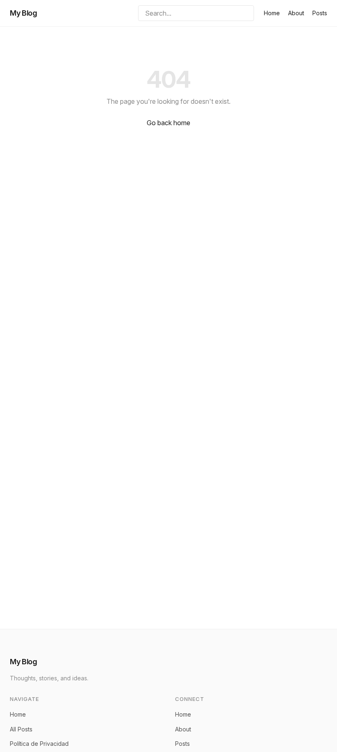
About (296, 12)
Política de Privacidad (39, 743)
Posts (319, 12)
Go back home (168, 123)
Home (272, 12)
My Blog (23, 13)
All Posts (21, 729)
